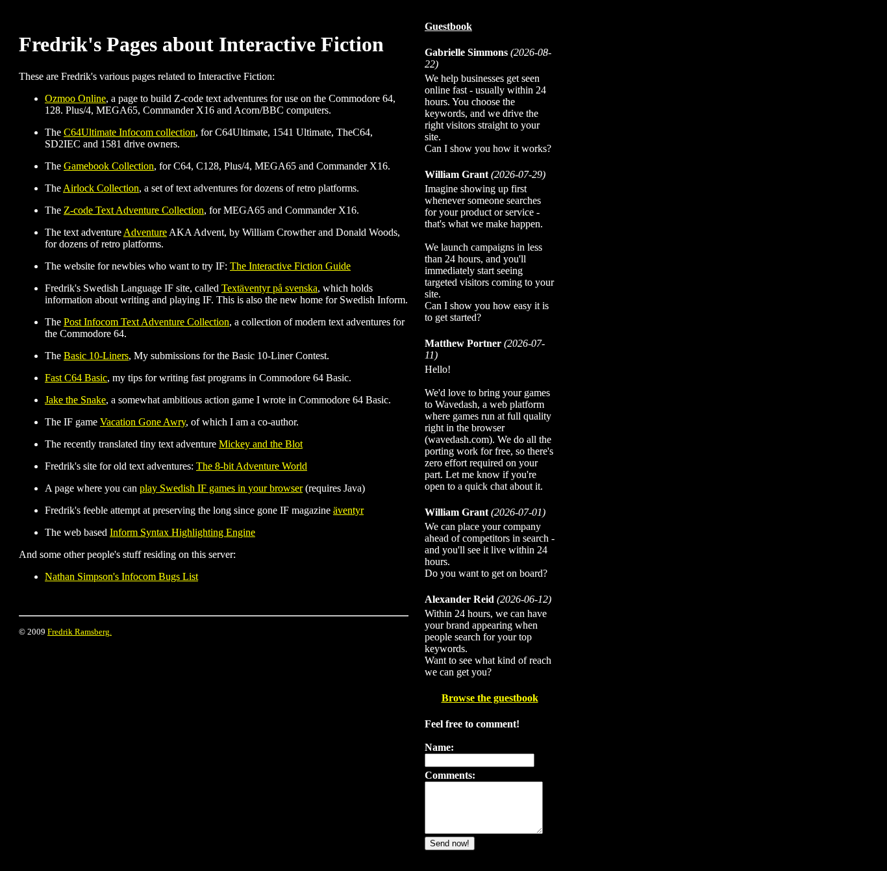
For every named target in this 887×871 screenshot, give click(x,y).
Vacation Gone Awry (143, 421)
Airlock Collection (101, 188)
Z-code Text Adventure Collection (134, 210)
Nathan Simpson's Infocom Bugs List (121, 576)
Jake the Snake (75, 399)
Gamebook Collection (109, 165)
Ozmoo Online (75, 98)
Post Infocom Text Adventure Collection (146, 321)
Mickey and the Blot (261, 443)
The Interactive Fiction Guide (290, 265)
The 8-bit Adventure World (251, 466)
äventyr (348, 510)
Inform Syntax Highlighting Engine (182, 532)
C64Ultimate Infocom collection (129, 132)
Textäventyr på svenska (269, 288)
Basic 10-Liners (96, 355)
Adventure (145, 232)
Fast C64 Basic (76, 377)
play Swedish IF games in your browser (221, 488)
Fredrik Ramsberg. (79, 632)
